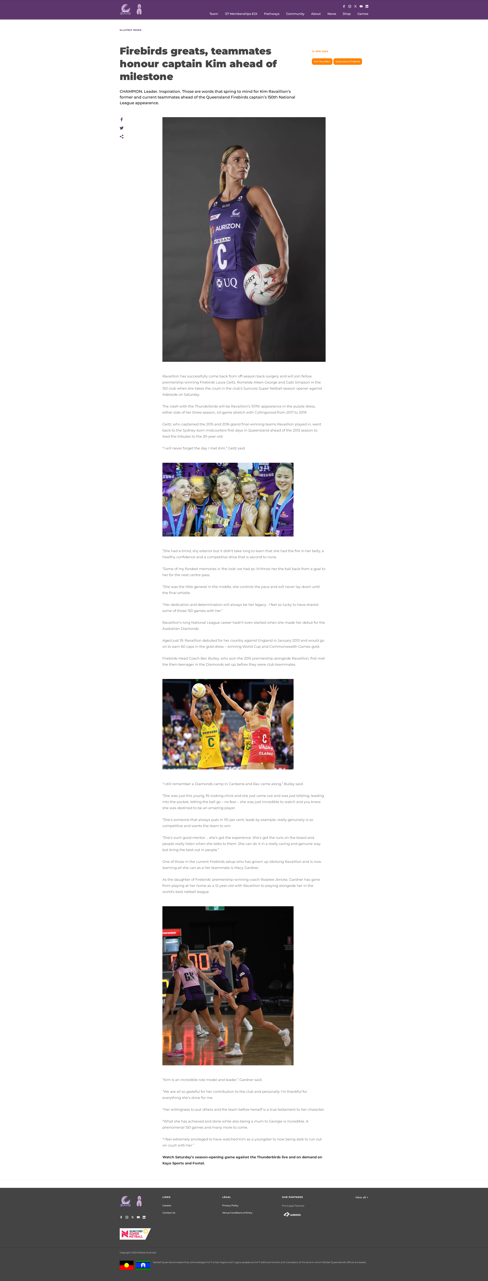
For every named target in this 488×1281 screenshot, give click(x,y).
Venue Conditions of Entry (237, 1212)
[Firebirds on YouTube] (361, 7)
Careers (166, 1205)
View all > (361, 1197)
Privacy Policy (230, 1205)
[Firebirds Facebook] (344, 7)
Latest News (132, 30)
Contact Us (168, 1212)
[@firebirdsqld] (349, 7)
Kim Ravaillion (322, 61)
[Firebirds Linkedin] (366, 7)
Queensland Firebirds (348, 61)
